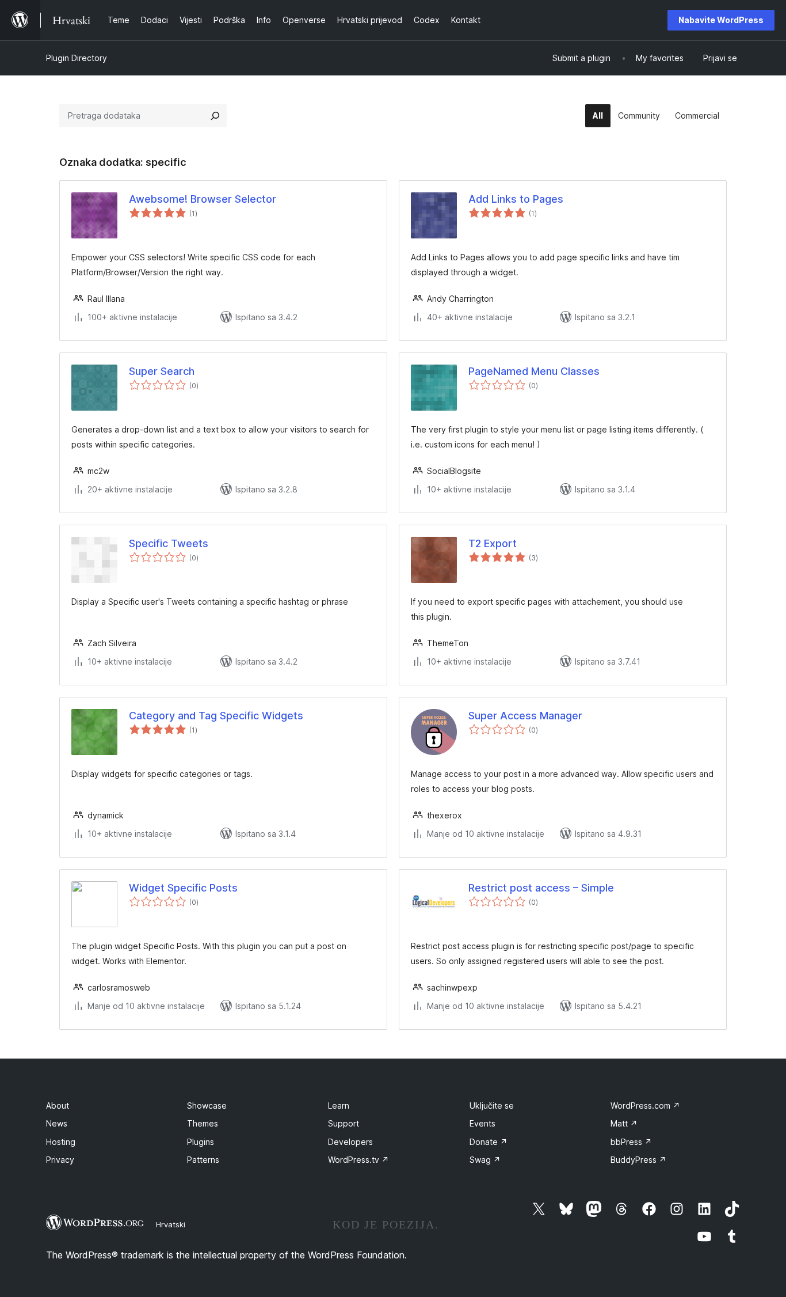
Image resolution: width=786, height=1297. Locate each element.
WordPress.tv (358, 1160)
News (56, 1123)
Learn (338, 1105)
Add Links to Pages (515, 199)
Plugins (200, 1142)
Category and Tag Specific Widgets (216, 716)
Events (482, 1123)
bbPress (631, 1142)
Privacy (60, 1160)
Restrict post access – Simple (541, 888)
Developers (350, 1142)
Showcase (207, 1105)
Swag (485, 1160)
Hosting (60, 1142)
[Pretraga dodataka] (215, 115)
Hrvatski (170, 1224)
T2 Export (492, 543)
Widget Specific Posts (183, 888)
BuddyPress (638, 1160)
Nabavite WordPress (721, 20)
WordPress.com (645, 1105)
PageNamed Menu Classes (534, 371)
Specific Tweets (168, 543)
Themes (202, 1123)
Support (343, 1123)
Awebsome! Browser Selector (202, 199)
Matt (624, 1123)
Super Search (161, 371)
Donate (489, 1142)
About (57, 1105)
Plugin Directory (76, 58)
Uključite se (492, 1105)
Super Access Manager (525, 716)
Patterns (203, 1160)
